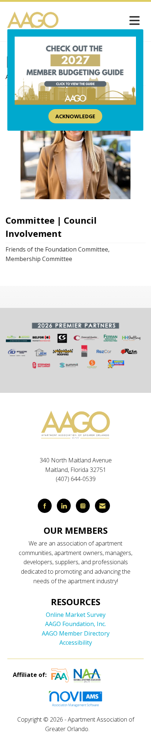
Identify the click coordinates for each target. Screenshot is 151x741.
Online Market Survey (76, 615)
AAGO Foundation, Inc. (75, 624)
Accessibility (75, 642)
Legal (98, 729)
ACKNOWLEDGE (75, 116)
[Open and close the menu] (102, 20)
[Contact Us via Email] (102, 506)
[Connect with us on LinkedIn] (64, 506)
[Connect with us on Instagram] (83, 506)
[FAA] (60, 675)
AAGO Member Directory (76, 633)
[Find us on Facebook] (45, 506)
